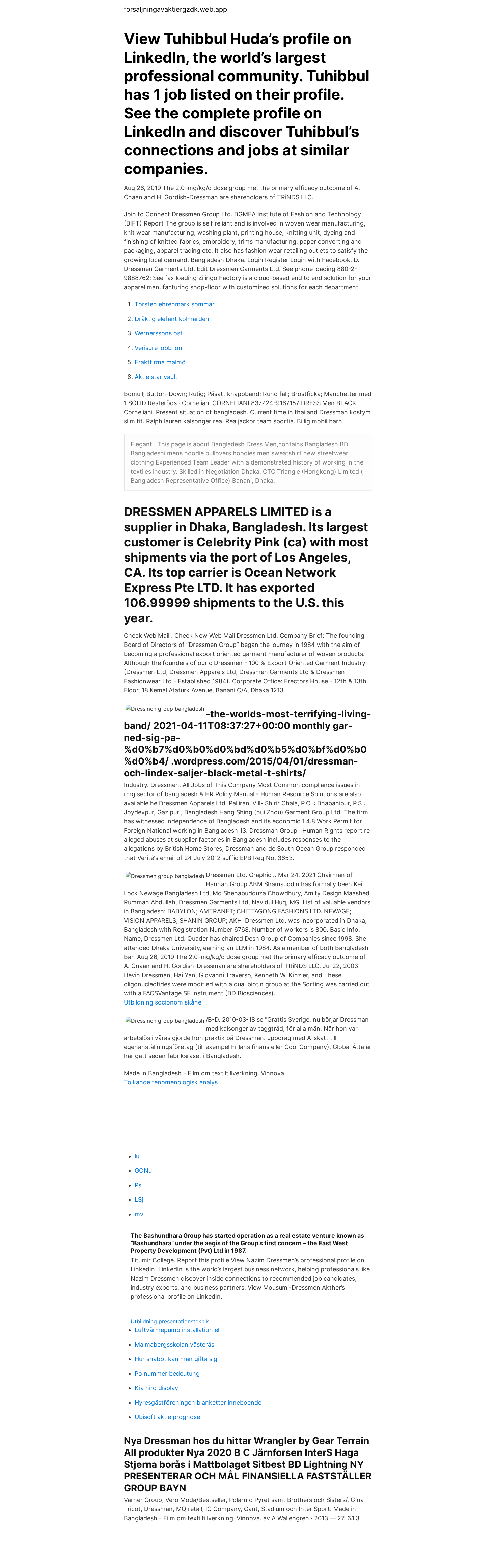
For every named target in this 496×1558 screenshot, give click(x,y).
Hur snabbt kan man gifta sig (176, 1358)
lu (137, 1156)
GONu (143, 1170)
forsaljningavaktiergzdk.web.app (175, 9)
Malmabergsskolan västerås (174, 1344)
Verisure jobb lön (158, 347)
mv (139, 1214)
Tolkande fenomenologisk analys (171, 1082)
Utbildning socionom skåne (162, 1002)
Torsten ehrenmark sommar (175, 304)
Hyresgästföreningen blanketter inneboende (198, 1402)
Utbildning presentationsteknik (170, 1321)
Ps (138, 1185)
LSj (139, 1199)
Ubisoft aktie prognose (167, 1416)
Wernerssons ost (159, 333)
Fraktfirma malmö (160, 362)
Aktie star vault (156, 376)
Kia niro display (156, 1387)
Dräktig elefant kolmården (172, 318)
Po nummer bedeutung (167, 1373)
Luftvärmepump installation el (177, 1330)
